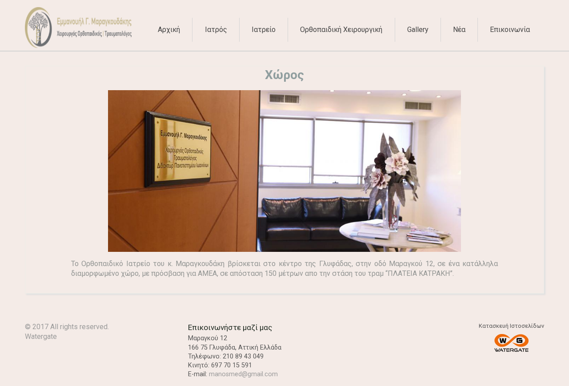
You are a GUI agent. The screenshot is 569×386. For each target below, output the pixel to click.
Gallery (418, 29)
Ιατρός (216, 29)
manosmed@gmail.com (243, 374)
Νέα (459, 29)
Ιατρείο (264, 29)
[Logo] (78, 45)
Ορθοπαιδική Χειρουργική (341, 29)
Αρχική (169, 29)
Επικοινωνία (510, 29)
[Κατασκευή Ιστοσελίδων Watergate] (511, 344)
